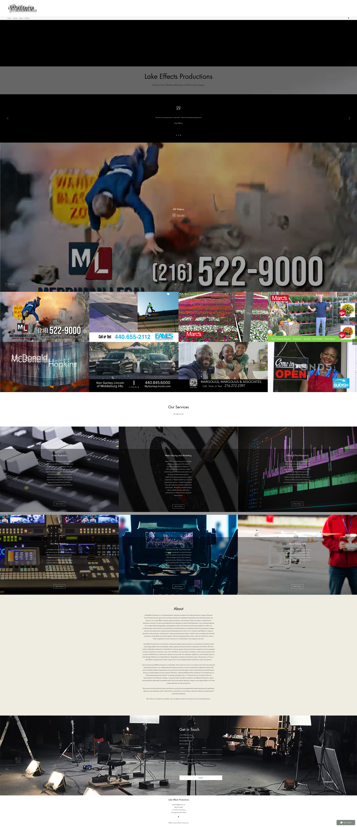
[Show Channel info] (180, 284)
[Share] (176, 284)
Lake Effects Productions (178, 799)
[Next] (349, 118)
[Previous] (7, 118)
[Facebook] (349, 18)
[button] (59, 504)
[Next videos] (354, 342)
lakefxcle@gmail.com (185, 741)
